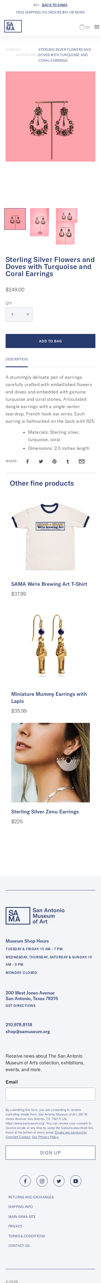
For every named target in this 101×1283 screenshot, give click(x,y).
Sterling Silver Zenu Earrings (45, 811)
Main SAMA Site (22, 1216)
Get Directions (20, 1005)
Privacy (15, 1226)
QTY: (9, 303)
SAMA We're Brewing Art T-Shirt (49, 584)
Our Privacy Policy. (45, 1136)
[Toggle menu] (97, 26)
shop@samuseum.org (28, 1031)
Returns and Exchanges (31, 1197)
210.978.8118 (19, 1024)
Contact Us (19, 1246)
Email (12, 1082)
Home (11, 49)
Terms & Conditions (26, 1236)
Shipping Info (20, 1207)
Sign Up (50, 1153)
